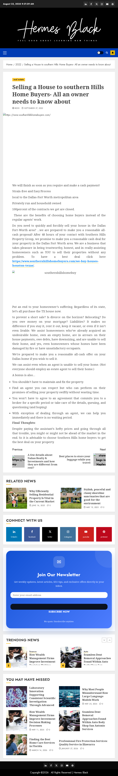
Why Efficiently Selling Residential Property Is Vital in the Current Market (41, 496)
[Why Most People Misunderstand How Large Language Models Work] (69, 696)
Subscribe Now (59, 607)
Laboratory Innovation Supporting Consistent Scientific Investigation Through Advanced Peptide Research (42, 698)
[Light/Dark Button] (100, 52)
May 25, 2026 (91, 704)
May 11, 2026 (38, 730)
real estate (19, 79)
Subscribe (112, 52)
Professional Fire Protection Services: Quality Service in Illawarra (83, 742)
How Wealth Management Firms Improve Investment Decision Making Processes (42, 661)
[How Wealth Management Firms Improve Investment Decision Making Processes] (16, 657)
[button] (5, 52)
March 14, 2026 (39, 750)
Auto (86, 651)
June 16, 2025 (38, 505)
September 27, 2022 (33, 108)
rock (17, 108)
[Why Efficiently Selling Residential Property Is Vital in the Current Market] (16, 498)
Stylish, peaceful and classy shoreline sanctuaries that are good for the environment (97, 496)
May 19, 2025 (92, 507)
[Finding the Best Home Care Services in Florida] (16, 744)
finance (33, 651)
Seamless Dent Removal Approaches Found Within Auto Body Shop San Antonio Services (97, 661)
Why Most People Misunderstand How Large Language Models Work (95, 694)
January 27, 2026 (70, 748)
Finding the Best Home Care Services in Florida (42, 743)
